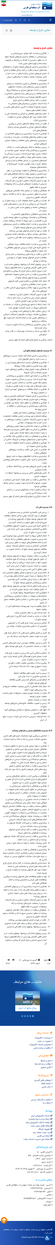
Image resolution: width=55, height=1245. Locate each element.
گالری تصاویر (46, 1067)
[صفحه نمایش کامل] (7, 31)
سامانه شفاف (46, 1083)
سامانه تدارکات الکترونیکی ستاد (38, 1122)
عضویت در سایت (44, 1041)
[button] (33, 1016)
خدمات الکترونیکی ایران (40, 1116)
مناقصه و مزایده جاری (42, 1048)
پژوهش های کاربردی (42, 1080)
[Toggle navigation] (50, 20)
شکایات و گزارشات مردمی (41, 1100)
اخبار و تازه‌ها (46, 1061)
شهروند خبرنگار (44, 1129)
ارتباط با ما (47, 1103)
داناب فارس (46, 1087)
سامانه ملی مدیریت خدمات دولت (36, 1139)
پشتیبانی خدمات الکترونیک (40, 1044)
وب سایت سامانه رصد (41, 1132)
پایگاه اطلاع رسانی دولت (40, 1126)
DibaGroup (26, 1237)
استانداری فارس (43, 1136)
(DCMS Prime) (37, 1237)
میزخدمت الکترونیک (43, 1038)
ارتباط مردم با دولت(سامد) (39, 1119)
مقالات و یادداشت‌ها (43, 1064)
